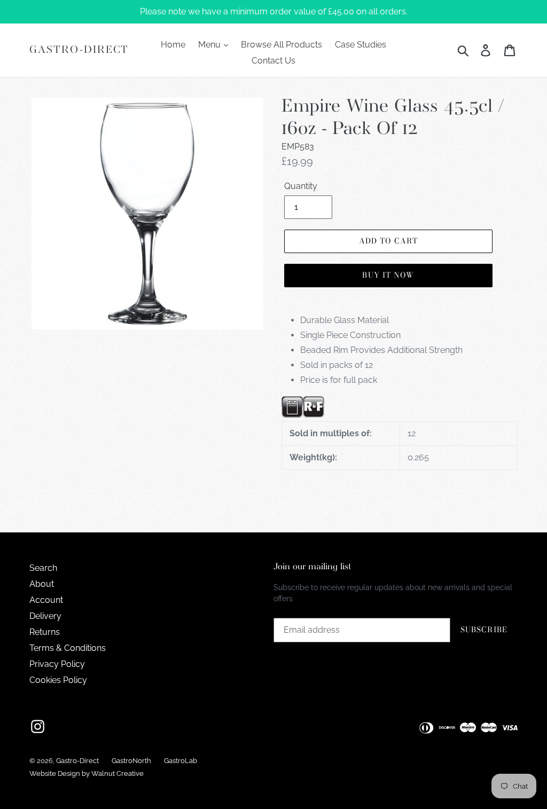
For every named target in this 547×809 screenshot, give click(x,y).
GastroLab (180, 761)
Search (43, 568)
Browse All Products (281, 45)
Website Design (54, 773)
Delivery (45, 616)
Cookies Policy (58, 680)
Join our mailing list (312, 567)
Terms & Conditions (67, 648)
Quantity (300, 186)
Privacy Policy (57, 664)
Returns (44, 632)
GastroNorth (131, 761)
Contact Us (273, 61)
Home (173, 45)
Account (46, 600)
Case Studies (360, 45)
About (41, 584)
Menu (210, 45)
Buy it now (388, 275)
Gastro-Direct (79, 50)
